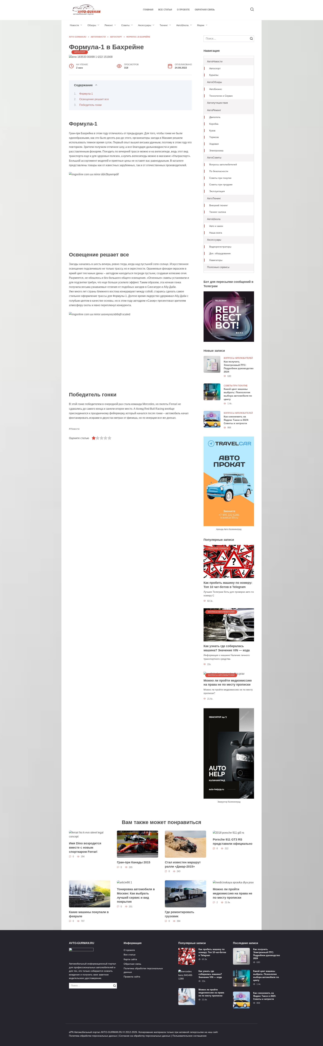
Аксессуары (144, 25)
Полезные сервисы (218, 267)
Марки (200, 25)
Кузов (212, 130)
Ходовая (214, 144)
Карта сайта (130, 959)
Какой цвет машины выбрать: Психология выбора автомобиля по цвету (238, 394)
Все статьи (165, 9)
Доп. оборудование (220, 253)
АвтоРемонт (214, 110)
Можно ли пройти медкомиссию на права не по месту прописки (228, 682)
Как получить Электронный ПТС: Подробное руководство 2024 (239, 366)
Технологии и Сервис (221, 96)
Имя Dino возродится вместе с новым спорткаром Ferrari (85, 847)
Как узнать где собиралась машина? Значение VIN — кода (227, 648)
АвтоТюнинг (214, 198)
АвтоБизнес (215, 89)
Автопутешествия (217, 102)
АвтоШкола (182, 25)
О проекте (183, 9)
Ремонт (109, 25)
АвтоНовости (214, 61)
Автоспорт (79, 52)
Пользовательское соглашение (189, 1035)
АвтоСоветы (214, 157)
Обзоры (91, 25)
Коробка (213, 124)
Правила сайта (132, 976)
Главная (148, 9)
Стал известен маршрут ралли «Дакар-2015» (183, 864)
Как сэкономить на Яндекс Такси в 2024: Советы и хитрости (236, 420)
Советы (125, 25)
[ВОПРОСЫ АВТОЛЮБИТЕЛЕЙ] (229, 624)
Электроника (216, 150)
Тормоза (214, 137)
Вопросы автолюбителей (223, 164)
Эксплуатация (217, 191)
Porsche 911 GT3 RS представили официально (232, 841)
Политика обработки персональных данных (143, 970)
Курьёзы (213, 75)
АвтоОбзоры (214, 82)
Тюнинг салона (217, 212)
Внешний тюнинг (218, 205)
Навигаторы (215, 260)
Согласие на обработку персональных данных (144, 1035)
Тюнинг (164, 25)
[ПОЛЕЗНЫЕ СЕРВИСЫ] (229, 561)
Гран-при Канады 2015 (133, 862)
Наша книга (215, 233)
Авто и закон (216, 226)
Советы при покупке (220, 178)
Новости (74, 25)
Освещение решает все (94, 99)
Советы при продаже (220, 184)
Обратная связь (205, 9)
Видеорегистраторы (220, 246)
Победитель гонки (90, 105)
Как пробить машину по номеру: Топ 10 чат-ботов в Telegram (228, 585)
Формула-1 (86, 93)
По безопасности (218, 171)
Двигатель (214, 117)
